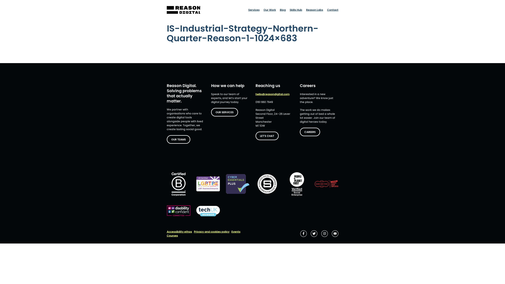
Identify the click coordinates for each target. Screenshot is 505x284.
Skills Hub (296, 10)
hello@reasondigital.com (273, 94)
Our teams (178, 139)
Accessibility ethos (179, 232)
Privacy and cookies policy (211, 232)
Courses (172, 235)
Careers (310, 132)
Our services (225, 112)
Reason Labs (314, 10)
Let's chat (267, 136)
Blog (283, 10)
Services (254, 10)
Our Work (270, 10)
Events (235, 232)
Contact (332, 10)
